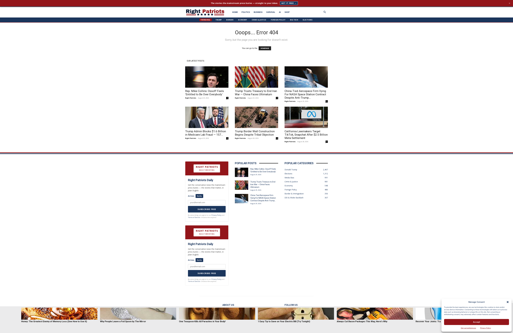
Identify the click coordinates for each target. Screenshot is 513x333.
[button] (507, 302)
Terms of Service (194, 217)
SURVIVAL (270, 12)
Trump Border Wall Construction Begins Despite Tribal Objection (255, 133)
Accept (476, 322)
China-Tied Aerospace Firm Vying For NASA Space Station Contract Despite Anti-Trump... (305, 94)
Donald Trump (291, 169)
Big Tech (294, 20)
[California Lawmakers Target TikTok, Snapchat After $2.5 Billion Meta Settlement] (306, 117)
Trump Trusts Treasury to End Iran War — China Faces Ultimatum (256, 92)
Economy (242, 20)
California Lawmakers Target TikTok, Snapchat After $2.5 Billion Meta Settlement (306, 135)
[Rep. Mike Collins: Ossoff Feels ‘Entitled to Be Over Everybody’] (206, 77)
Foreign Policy (278, 20)
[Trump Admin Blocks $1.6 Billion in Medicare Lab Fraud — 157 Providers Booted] (206, 117)
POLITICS (246, 12)
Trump (218, 20)
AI (280, 12)
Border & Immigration (294, 193)
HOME (235, 12)
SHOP (287, 12)
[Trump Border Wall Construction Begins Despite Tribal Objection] (256, 117)
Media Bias (289, 177)
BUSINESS (258, 12)
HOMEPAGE (265, 48)
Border (229, 20)
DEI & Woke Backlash (294, 197)
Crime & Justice (259, 20)
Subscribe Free (207, 209)
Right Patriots (190, 98)
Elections (307, 20)
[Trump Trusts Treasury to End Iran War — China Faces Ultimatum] (256, 77)
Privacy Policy (485, 328)
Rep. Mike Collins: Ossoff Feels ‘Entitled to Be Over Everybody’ (204, 92)
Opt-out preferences (468, 328)
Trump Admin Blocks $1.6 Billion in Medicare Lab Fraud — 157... (205, 133)
